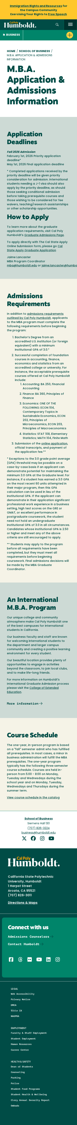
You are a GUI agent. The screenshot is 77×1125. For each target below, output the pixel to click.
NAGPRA (15, 1016)
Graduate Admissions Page (44, 235)
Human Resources (21, 1044)
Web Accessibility (22, 993)
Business (13, 35)
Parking (16, 1077)
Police (15, 1083)
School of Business (34, 51)
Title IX (16, 1010)
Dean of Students (22, 1066)
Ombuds (15, 1105)
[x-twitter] (25, 839)
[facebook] (34, 839)
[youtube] (52, 839)
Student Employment (23, 1038)
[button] (57, 25)
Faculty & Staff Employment (29, 1032)
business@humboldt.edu (39, 832)
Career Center (20, 1049)
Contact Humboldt (23, 944)
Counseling (18, 1072)
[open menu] (70, 25)
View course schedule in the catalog (33, 797)
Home (11, 51)
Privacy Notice (20, 999)
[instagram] (43, 839)
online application (54, 443)
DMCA (13, 1005)
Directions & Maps (23, 903)
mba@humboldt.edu (22, 265)
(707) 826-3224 (38, 828)
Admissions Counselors (28, 936)
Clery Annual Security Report (30, 1100)
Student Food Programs (25, 1088)
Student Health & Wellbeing (29, 1094)
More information (22, 703)
